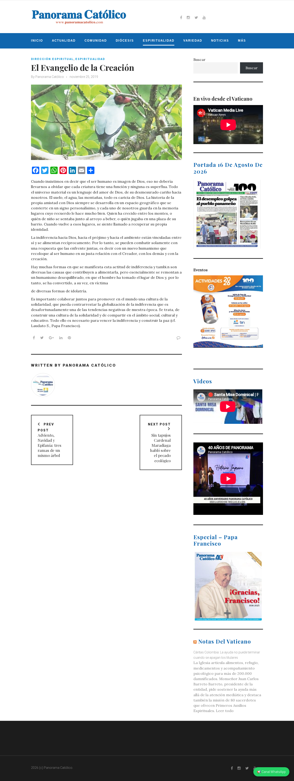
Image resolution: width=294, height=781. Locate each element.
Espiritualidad (158, 40)
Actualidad (64, 40)
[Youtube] (204, 17)
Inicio (37, 40)
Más (242, 40)
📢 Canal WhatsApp (271, 772)
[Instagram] (188, 17)
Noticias (220, 40)
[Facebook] (181, 17)
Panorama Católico (49, 77)
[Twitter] (196, 17)
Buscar (199, 59)
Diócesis (125, 40)
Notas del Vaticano (224, 641)
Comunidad (96, 40)
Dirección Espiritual (52, 59)
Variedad (192, 40)
